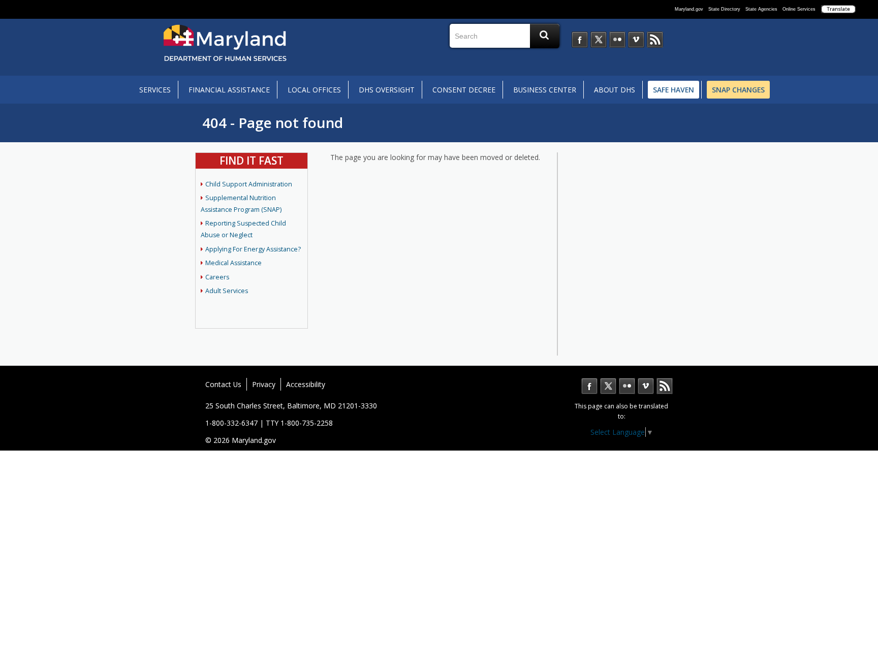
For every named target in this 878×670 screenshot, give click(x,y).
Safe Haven (673, 89)
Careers (217, 277)
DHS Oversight (387, 89)
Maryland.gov (689, 9)
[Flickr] (617, 39)
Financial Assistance (229, 89)
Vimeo (646, 386)
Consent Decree (463, 89)
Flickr (627, 386)
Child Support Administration (248, 184)
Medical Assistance (233, 263)
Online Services (799, 9)
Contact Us (223, 384)
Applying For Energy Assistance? (253, 249)
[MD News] (655, 39)
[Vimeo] (636, 39)
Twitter (608, 386)
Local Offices (314, 89)
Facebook (589, 386)
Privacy (263, 384)
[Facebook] (580, 39)
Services (155, 89)
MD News (664, 386)
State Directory (724, 9)
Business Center (544, 89)
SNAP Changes (738, 89)
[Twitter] (598, 39)
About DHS (614, 89)
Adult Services (226, 290)
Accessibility (305, 384)
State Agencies (761, 9)
